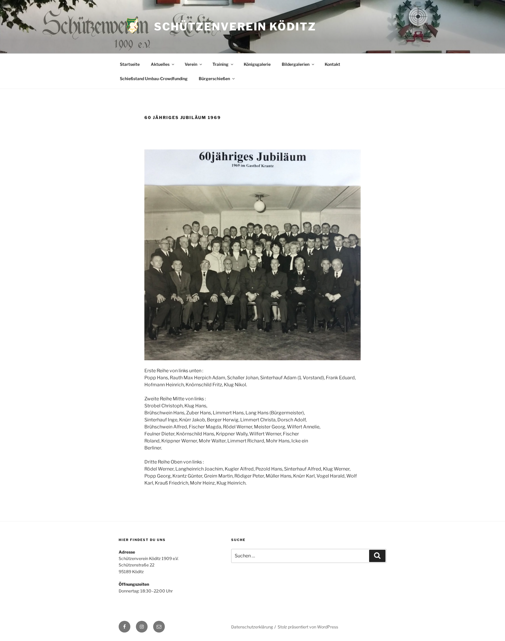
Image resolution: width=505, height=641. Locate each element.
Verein (191, 64)
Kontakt (332, 64)
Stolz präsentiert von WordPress (308, 626)
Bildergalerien (295, 64)
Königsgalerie (257, 64)
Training (220, 64)
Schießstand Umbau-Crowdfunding (154, 78)
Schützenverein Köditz (235, 26)
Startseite (130, 64)
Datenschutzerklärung (252, 626)
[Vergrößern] (353, 157)
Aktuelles (160, 64)
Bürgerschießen (214, 78)
